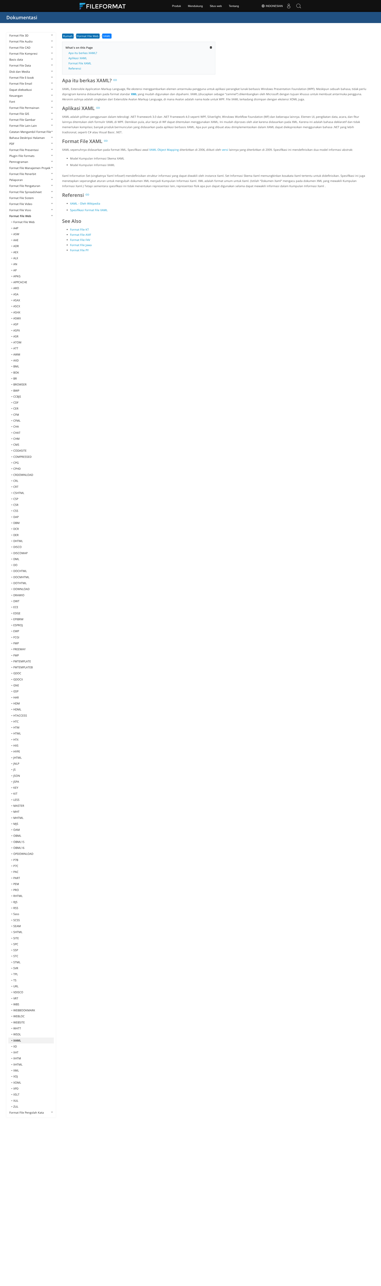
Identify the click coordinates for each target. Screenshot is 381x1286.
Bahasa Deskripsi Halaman (27, 138)
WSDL (17, 1034)
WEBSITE (19, 1022)
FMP (16, 643)
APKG (16, 276)
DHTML (18, 541)
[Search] (299, 6)
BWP (16, 390)
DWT (16, 601)
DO (15, 565)
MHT (16, 812)
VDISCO (18, 992)
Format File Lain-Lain (23, 126)
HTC (16, 721)
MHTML (18, 818)
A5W (16, 234)
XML (16, 1070)
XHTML (17, 1064)
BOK (16, 372)
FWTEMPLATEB (23, 667)
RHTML (18, 896)
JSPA (16, 782)
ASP (15, 324)
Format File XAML (79, 63)
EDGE (16, 613)
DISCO (17, 547)
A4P (15, 228)
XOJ (15, 1076)
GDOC (17, 673)
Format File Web (20, 216)
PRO (16, 890)
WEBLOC (19, 1016)
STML (16, 962)
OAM (16, 830)
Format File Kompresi (23, 53)
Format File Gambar (22, 120)
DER (16, 535)
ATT (15, 348)
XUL (15, 1100)
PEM (16, 884)
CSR (15, 505)
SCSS (16, 920)
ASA (15, 294)
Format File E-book (21, 77)
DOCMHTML (21, 577)
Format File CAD (19, 47)
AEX (15, 252)
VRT (15, 998)
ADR (16, 246)
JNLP (16, 763)
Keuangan (16, 96)
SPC (15, 944)
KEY (15, 787)
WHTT (17, 1028)
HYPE (16, 751)
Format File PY (79, 250)
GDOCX (18, 679)
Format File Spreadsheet (25, 192)
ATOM (17, 342)
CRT (15, 487)
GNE (16, 685)
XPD (15, 1088)
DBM (16, 523)
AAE (15, 240)
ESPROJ (18, 625)
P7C (15, 866)
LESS (16, 800)
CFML (16, 420)
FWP (16, 655)
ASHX (16, 312)
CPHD (17, 469)
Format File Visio (20, 210)
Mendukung (195, 6)
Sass (16, 914)
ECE (15, 607)
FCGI (16, 637)
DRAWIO (18, 595)
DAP (16, 517)
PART (16, 878)
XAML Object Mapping (164, 150)
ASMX (17, 318)
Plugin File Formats (22, 156)
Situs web (216, 6)
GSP (15, 691)
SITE (16, 938)
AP (15, 270)
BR (15, 378)
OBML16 (18, 848)
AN (15, 264)
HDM (16, 703)
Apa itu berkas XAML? (82, 53)
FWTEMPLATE (22, 661)
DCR (16, 529)
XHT (15, 1052)
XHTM (17, 1058)
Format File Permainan (24, 108)
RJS (15, 902)
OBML (17, 836)
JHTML (17, 757)
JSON (16, 776)
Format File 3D (18, 35)
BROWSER (20, 384)
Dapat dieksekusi (20, 90)
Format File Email (20, 83)
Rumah (68, 36)
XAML (17, 1040)
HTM (16, 727)
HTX (15, 739)
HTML (17, 733)
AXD (16, 360)
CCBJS (17, 396)
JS (14, 769)
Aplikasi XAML (77, 58)
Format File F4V (80, 240)
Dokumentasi (21, 17)
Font (12, 101)
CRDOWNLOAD (23, 475)
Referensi (74, 68)
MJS (15, 824)
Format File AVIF (80, 235)
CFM (16, 414)
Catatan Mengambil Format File (30, 132)
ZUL (15, 1106)
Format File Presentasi (24, 150)
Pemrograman (18, 162)
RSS (15, 908)
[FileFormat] (104, 6)
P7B (15, 860)
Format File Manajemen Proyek (29, 168)
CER (15, 408)
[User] (289, 6)
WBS (16, 1004)
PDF (11, 144)
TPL (15, 974)
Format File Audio (21, 41)
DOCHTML (20, 571)
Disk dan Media (19, 71)
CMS (16, 444)
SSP (15, 950)
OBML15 (18, 842)
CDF (15, 402)
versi (225, 150)
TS (14, 980)
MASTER (18, 806)
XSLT (16, 1094)
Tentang (234, 6)
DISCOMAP (20, 553)
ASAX (16, 300)
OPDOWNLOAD (23, 854)
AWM (16, 354)
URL (15, 986)
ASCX (16, 306)
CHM (16, 439)
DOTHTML (20, 583)
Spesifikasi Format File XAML (89, 210)
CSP (15, 499)
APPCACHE (20, 282)
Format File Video (20, 204)
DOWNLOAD (21, 589)
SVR (15, 968)
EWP (16, 631)
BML (16, 366)
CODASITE (20, 450)
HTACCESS (20, 715)
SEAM (17, 926)
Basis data (16, 59)
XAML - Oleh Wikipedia (85, 203)
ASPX (16, 330)
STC (15, 956)
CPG (16, 463)
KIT (15, 793)
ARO (16, 288)
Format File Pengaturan (24, 186)
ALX (15, 258)
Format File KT (79, 229)
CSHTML (18, 493)
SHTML (17, 932)
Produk (176, 6)
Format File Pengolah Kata (26, 1112)
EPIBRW (18, 619)
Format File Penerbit (22, 174)
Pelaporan (16, 180)
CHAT (16, 433)
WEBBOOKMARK (24, 1010)
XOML (17, 1082)
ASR (15, 336)
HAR (16, 697)
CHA (16, 426)
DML (16, 559)
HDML (17, 709)
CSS (15, 511)
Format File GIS (19, 114)
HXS (15, 745)
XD (15, 1046)
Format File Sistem (21, 198)
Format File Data (20, 65)
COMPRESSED (22, 457)
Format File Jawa (81, 245)
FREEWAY (19, 649)
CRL (15, 481)
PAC (15, 872)
